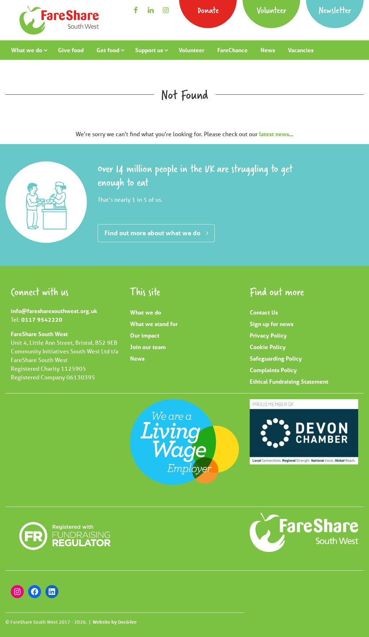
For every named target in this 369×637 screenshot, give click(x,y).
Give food (71, 50)
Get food (108, 50)
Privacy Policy (268, 335)
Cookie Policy (268, 347)
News (268, 50)
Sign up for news (271, 324)
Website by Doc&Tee (115, 622)
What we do (26, 50)
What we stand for (154, 324)
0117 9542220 (41, 319)
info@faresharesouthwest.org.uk (54, 311)
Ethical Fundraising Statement (289, 381)
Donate (208, 10)
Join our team (148, 347)
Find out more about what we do (152, 233)
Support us (149, 50)
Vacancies (301, 50)
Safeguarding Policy (276, 358)
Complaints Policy (273, 370)
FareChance (232, 50)
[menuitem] (28, 50)
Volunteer (271, 10)
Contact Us (264, 312)
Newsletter (335, 10)
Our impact (144, 335)
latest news (274, 134)
